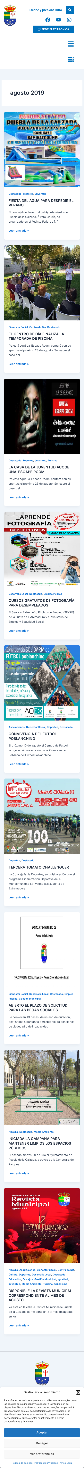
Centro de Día (37, 327)
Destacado (15, 193)
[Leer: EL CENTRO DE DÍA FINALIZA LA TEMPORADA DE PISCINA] (42, 282)
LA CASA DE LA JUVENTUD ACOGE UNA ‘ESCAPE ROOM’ (39, 469)
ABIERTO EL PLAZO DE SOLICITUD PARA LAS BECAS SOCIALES (38, 1007)
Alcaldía (13, 1131)
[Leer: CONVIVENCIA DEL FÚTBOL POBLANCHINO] (42, 682)
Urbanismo (60, 1283)
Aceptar (42, 1432)
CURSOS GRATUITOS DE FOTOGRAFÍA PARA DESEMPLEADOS (41, 602)
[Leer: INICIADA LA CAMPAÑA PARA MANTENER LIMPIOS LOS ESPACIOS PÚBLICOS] (42, 1087)
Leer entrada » (19, 230)
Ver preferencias (42, 1454)
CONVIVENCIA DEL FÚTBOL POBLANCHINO (33, 736)
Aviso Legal (66, 1462)
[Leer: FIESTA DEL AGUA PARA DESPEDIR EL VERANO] (42, 149)
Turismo (52, 460)
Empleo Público (53, 593)
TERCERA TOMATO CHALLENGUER (39, 867)
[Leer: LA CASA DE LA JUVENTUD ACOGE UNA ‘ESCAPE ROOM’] (42, 416)
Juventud (40, 193)
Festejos (28, 193)
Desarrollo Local (18, 593)
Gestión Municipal (30, 998)
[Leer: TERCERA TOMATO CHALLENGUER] (42, 816)
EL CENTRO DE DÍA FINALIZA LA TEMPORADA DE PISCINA (36, 336)
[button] (78, 1392)
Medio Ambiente (44, 1131)
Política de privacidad (46, 1462)
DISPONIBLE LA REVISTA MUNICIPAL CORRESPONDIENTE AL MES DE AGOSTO (40, 1295)
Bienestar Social (18, 327)
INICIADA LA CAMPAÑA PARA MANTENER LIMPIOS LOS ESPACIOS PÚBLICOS (40, 1143)
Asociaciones (17, 727)
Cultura (13, 1274)
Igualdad (63, 1279)
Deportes (52, 727)
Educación (15, 1279)
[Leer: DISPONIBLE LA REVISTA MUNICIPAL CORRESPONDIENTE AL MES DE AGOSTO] (42, 1225)
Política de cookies (22, 1462)
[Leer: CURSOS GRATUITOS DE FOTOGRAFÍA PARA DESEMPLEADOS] (42, 549)
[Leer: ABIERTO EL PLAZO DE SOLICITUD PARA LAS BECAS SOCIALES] (42, 949)
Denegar (42, 1443)
